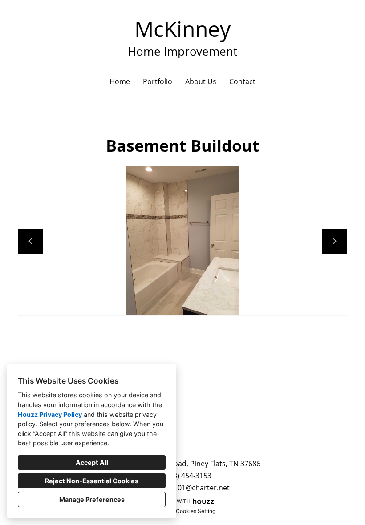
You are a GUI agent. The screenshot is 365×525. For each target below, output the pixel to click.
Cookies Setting (195, 511)
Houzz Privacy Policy (50, 414)
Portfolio (157, 81)
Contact (242, 81)
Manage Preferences (92, 499)
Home (120, 81)
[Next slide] (334, 241)
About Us (200, 81)
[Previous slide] (30, 241)
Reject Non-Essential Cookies (91, 481)
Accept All (92, 462)
